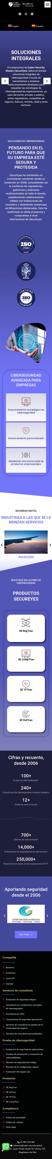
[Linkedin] (32, 14)
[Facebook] (20, 14)
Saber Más (26, 786)
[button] (47, 4)
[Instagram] (26, 14)
